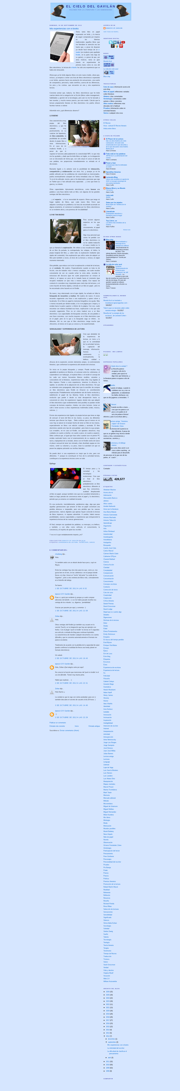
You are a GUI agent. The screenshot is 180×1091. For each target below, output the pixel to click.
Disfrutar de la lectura (111, 620)
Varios (92, 542)
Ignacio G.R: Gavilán (62, 594)
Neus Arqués (108, 834)
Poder (105, 870)
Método (106, 801)
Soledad (106, 928)
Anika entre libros (109, 128)
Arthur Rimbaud (108, 531)
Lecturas (106, 759)
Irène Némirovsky (109, 740)
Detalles (106, 615)
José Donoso (108, 748)
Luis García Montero (110, 770)
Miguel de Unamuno (110, 806)
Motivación (107, 826)
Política (106, 879)
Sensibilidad (107, 915)
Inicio (77, 726)
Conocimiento (108, 581)
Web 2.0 (106, 979)
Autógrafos (107, 542)
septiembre (112, 1042)
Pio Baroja (107, 867)
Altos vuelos (108, 103)
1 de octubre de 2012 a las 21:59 (71, 611)
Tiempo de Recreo (109, 953)
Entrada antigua (94, 726)
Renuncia (106, 898)
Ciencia (106, 562)
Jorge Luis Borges (109, 742)
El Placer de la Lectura (114, 139)
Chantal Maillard (109, 559)
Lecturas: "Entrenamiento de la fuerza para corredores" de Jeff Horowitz (121, 270)
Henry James (108, 695)
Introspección (108, 737)
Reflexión (106, 895)
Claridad (106, 567)
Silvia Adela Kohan (110, 923)
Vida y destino (108, 970)
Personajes (107, 859)
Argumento (107, 526)
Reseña (106, 901)
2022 (108, 1004)
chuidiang (58, 554)
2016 (108, 1023)
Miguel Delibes (108, 809)
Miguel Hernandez (109, 812)
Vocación (106, 976)
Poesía (105, 876)
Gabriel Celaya (108, 681)
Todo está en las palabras (115, 154)
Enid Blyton (107, 642)
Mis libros (106, 817)
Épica (105, 651)
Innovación (107, 715)
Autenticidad (107, 534)
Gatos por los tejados (114, 202)
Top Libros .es (111, 221)
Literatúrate (110, 211)
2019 (108, 1014)
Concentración (108, 579)
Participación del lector (111, 851)
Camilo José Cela (109, 548)
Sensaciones (108, 912)
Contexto (106, 587)
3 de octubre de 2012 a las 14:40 (71, 705)
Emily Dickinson (109, 634)
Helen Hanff (107, 692)
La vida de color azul (110, 69)
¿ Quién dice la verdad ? (118, 366)
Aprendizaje (107, 523)
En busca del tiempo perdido (113, 640)
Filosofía (106, 679)
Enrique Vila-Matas (110, 645)
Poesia (105, 873)
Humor (105, 701)
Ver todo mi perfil (111, 31)
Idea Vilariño (107, 704)
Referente (106, 892)
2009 (108, 1068)
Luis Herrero (107, 773)
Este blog (106, 656)
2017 (108, 1020)
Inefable (106, 712)
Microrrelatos (108, 804)
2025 (108, 995)
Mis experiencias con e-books (118, 1045)
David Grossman (109, 606)
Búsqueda (107, 545)
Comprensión (108, 573)
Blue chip (106, 76)
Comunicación (108, 576)
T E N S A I (109, 190)
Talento (106, 937)
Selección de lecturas (111, 909)
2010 (108, 1065)
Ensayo (106, 648)
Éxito (105, 665)
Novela (105, 840)
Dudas (105, 626)
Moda (105, 823)
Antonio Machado (109, 517)
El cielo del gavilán (91, 6)
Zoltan (57, 616)
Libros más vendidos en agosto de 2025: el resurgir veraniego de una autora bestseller (117, 181)
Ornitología (107, 99)
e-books (74, 67)
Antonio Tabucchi (109, 520)
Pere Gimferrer (108, 856)
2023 (108, 1001)
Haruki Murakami (109, 690)
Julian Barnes (108, 753)
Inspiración (107, 720)
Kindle (78, 55)
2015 (108, 1027)
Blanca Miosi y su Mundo (115, 188)
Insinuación (107, 717)
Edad (105, 628)
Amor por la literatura (110, 509)
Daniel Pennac (108, 604)
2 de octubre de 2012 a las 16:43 (71, 658)
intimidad (106, 734)
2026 (108, 992)
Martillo (112, 385)
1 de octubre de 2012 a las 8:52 (71, 588)
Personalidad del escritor (112, 862)
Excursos (106, 662)
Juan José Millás (109, 751)
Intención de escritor (110, 726)
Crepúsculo (107, 598)
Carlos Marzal (108, 551)
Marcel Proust (108, 787)
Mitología (106, 820)
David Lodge (107, 609)
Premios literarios (109, 881)
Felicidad (106, 676)
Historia (106, 698)
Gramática (107, 687)
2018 (108, 1017)
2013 (108, 1033)
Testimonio (107, 951)
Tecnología (83, 542)
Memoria (106, 795)
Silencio (106, 920)
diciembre (111, 1039)
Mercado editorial (109, 798)
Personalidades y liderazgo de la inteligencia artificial (122, 243)
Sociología (107, 926)
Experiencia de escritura (112, 667)
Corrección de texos (110, 590)
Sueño (105, 934)
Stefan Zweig (108, 931)
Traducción (107, 956)
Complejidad (107, 570)
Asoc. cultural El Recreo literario (114, 126)
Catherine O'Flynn (109, 556)
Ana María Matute (109, 512)
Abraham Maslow (109, 490)
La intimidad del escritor (115, 1048)
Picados (106, 108)
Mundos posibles (109, 828)
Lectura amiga (108, 756)
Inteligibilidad (108, 723)
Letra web (109, 195)
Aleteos (106, 96)
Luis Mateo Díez (109, 779)
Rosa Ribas (107, 906)
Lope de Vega (108, 767)
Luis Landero (108, 776)
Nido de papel (108, 92)
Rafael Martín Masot (110, 887)
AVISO (108, 197)
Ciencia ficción (108, 565)
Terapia (106, 948)
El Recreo (106, 123)
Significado (107, 917)
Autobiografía (108, 537)
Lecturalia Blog (112, 177)
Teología (106, 942)
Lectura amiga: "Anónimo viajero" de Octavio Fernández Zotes (119, 423)
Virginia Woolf (108, 973)
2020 (108, 1011)
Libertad (106, 765)
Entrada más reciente (57, 726)
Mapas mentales (109, 784)
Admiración (107, 495)
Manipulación (108, 781)
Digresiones (107, 617)
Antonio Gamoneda (110, 515)
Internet (106, 728)
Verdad (105, 967)
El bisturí (113, 404)
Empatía (106, 637)
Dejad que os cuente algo (112, 612)
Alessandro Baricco (110, 498)
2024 (108, 998)
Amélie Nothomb (109, 506)
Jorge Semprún (108, 745)
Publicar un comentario (58, 723)
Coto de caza (108, 87)
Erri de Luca (107, 653)
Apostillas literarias (113, 172)
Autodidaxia (107, 540)
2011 (108, 1061)
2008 (108, 1071)
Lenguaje (106, 762)
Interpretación (108, 731)
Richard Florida (108, 904)
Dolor (105, 623)
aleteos (106, 501)
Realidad (106, 890)
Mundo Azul (107, 61)
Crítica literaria (108, 601)
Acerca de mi (108, 492)
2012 (108, 1036)
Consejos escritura (110, 584)
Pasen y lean (111, 163)
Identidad (106, 706)
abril (109, 1058)
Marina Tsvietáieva (110, 790)
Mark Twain (107, 792)
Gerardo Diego (108, 684)
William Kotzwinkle (110, 981)
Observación (107, 842)
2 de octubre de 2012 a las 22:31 (71, 683)
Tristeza (106, 959)
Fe (104, 673)
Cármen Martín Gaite (110, 553)
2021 (108, 1007)
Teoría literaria (108, 945)
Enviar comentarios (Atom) (69, 730)
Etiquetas (106, 659)
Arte (104, 528)
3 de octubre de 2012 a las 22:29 (71, 717)
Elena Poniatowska (110, 631)
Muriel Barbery (108, 831)
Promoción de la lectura (111, 884)
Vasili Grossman (109, 965)
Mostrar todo (126, 229)
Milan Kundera (108, 815)
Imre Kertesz (108, 709)
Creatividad (107, 595)
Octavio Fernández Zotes (112, 845)
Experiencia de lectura (68, 542)
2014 (108, 1030)
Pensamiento (108, 853)
